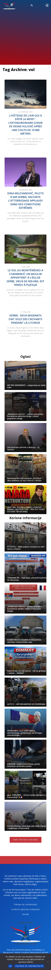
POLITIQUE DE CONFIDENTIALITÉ (29, 966)
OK (10, 966)
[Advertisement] (25, 36)
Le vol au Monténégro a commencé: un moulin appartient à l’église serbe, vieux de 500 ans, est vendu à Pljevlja (25, 277)
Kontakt (25, 914)
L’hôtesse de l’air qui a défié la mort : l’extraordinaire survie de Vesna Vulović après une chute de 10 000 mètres (25, 124)
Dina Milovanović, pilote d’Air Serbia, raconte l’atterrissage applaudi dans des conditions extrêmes (25, 200)
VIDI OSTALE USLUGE (25, 840)
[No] (47, 961)
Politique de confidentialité (25, 904)
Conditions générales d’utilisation (25, 909)
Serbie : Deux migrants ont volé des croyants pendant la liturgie (25, 319)
